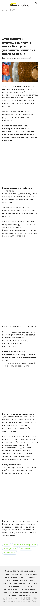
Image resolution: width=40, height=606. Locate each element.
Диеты (4, 10)
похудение (11, 549)
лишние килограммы (25, 545)
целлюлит (10, 553)
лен (7, 545)
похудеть (26, 549)
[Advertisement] (20, 23)
